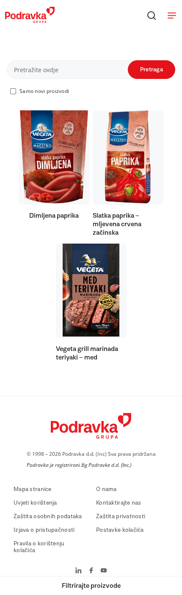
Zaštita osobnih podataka (48, 516)
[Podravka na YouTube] (104, 571)
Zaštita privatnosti (120, 516)
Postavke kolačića (120, 530)
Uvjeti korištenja (35, 503)
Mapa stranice (33, 489)
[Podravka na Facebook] (91, 571)
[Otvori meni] (172, 15)
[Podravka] (30, 20)
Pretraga (151, 70)
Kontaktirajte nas (118, 503)
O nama (106, 489)
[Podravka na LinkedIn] (78, 571)
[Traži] (151, 15)
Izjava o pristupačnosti (44, 530)
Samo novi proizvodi (44, 91)
